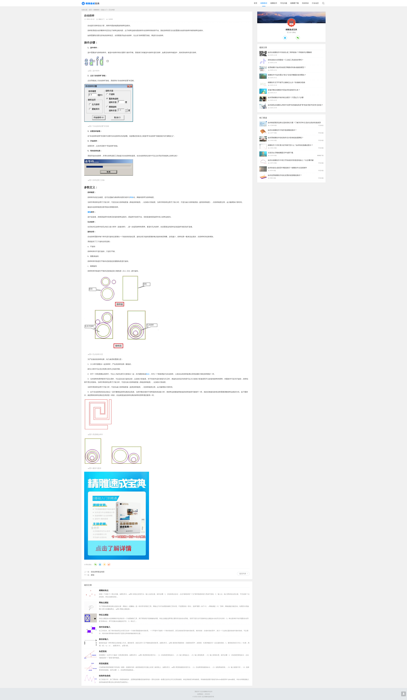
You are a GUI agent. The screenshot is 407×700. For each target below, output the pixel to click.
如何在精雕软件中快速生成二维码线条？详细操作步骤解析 (290, 52)
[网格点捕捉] (90, 605)
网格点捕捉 (104, 603)
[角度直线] (90, 654)
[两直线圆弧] (90, 666)
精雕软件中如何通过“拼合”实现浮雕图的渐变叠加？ (287, 75)
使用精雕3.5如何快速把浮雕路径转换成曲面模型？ (287, 67)
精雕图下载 (294, 3)
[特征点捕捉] (90, 618)
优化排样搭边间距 (98, 572)
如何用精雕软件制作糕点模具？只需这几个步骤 (285, 97)
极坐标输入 (104, 639)
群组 (92, 575)
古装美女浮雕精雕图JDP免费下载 (280, 153)
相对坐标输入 (104, 627)
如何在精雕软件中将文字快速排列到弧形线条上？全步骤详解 (291, 160)
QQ (100, 564)
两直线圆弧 (104, 663)
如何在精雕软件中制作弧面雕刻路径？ (282, 130)
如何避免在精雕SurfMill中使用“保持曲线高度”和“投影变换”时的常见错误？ (295, 105)
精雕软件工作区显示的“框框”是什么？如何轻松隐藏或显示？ (290, 145)
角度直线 (103, 651)
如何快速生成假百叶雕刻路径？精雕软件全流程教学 (287, 168)
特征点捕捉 (104, 615)
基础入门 (104, 10)
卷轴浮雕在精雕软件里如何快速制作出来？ (284, 90)
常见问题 (283, 3)
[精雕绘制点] (90, 593)
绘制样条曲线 (104, 676)
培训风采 (305, 3)
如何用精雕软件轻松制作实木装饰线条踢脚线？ (285, 138)
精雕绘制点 (104, 590)
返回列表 (242, 574)
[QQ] (285, 38)
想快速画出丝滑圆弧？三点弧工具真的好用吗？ (285, 60)
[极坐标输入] (90, 642)
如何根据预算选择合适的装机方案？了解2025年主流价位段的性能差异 (294, 122)
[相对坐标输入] (90, 630)
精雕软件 (273, 3)
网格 (131, 197)
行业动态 (315, 3)
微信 (95, 564)
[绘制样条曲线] (90, 678)
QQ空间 (104, 564)
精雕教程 (263, 3)
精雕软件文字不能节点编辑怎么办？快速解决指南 (286, 82)
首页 (255, 3)
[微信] (298, 38)
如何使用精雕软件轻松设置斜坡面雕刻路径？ (285, 175)
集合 (148, 374)
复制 (89, 212)
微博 (108, 564)
